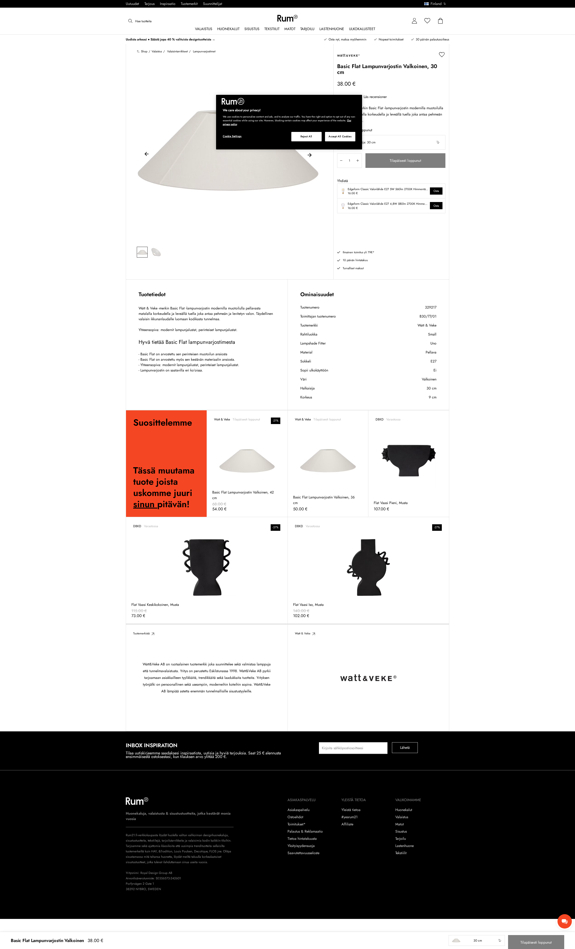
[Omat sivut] (414, 21)
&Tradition (165, 851)
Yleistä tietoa (350, 810)
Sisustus (401, 831)
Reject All (306, 136)
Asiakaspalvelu (299, 810)
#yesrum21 (349, 817)
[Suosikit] (427, 21)
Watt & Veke (427, 325)
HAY (154, 851)
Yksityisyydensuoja (301, 846)
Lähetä (405, 747)
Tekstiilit (401, 853)
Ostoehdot (295, 817)
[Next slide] (309, 154)
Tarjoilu (400, 838)
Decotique (201, 851)
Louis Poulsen (183, 851)
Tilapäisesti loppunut (405, 160)
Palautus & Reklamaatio (305, 831)
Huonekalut (403, 810)
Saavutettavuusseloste (303, 853)
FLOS (212, 851)
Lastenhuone (404, 846)
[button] (436, 4)
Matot (399, 824)
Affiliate (347, 824)
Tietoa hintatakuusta (302, 838)
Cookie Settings (232, 136)
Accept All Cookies (340, 136)
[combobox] (435, 4)
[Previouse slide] (146, 154)
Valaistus (401, 817)
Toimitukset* (296, 824)
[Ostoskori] (440, 21)
